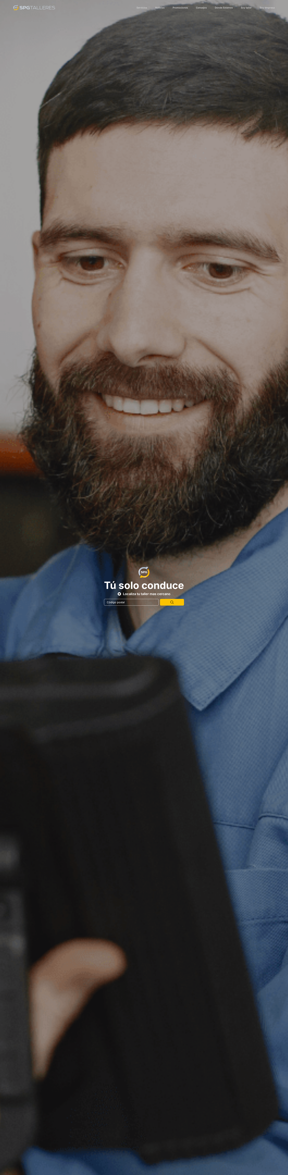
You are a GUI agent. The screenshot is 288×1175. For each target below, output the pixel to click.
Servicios (141, 7)
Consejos (201, 7)
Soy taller (246, 7)
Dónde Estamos (224, 7)
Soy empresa (267, 7)
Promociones (180, 7)
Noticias (160, 7)
